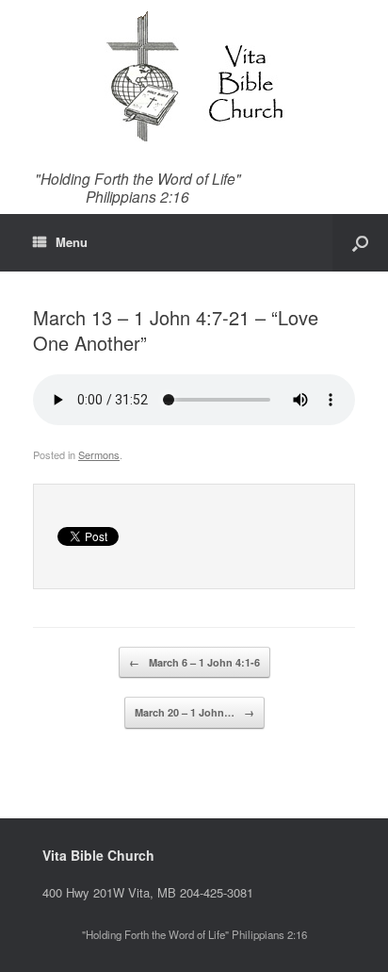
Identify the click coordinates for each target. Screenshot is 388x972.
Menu (72, 242)
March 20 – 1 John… (194, 712)
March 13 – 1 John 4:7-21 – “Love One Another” (175, 330)
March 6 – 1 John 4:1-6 (194, 662)
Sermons (99, 454)
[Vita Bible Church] (194, 75)
